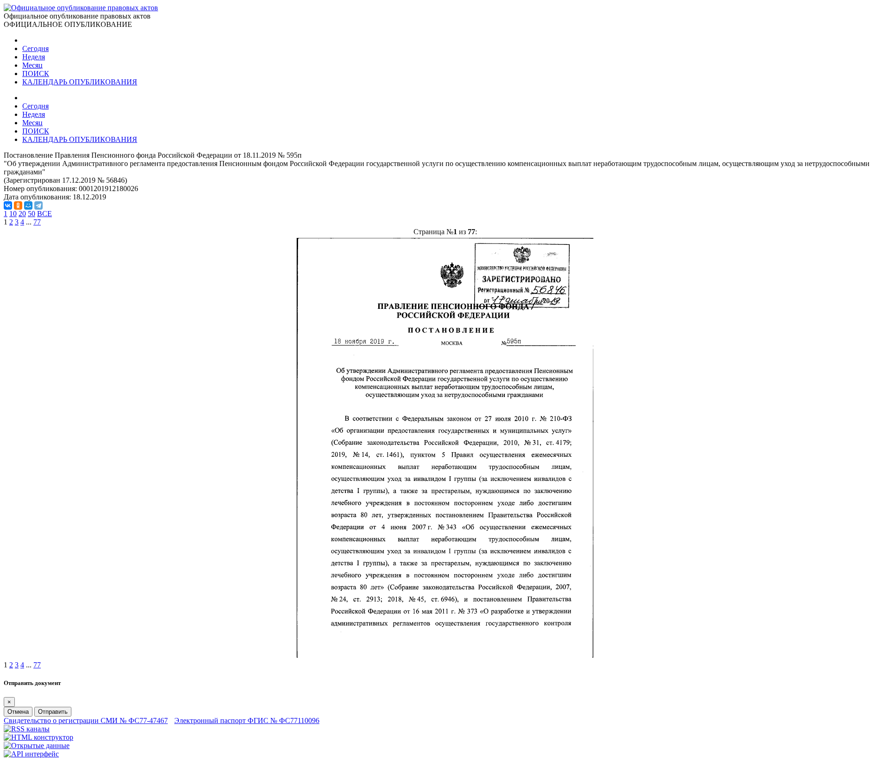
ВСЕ (44, 214)
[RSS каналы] (27, 729)
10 (13, 214)
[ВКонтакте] (8, 205)
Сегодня (35, 48)
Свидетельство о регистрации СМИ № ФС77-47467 (86, 720)
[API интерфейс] (31, 754)
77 (37, 222)
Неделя (33, 57)
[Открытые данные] (37, 745)
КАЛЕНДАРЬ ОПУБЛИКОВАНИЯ (79, 82)
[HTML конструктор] (38, 737)
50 (31, 214)
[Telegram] (38, 205)
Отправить (53, 711)
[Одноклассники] (18, 205)
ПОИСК (35, 73)
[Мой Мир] (28, 205)
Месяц (32, 65)
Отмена (18, 711)
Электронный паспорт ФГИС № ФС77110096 (246, 720)
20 (22, 214)
